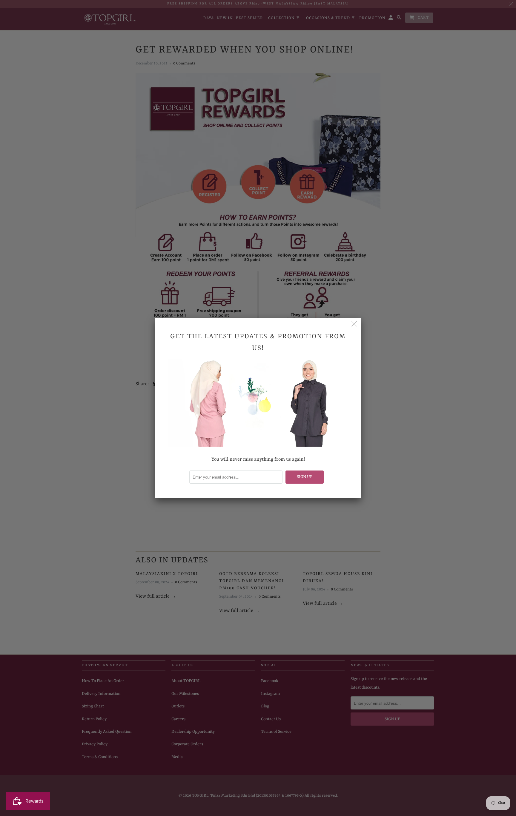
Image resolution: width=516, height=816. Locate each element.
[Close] (354, 324)
